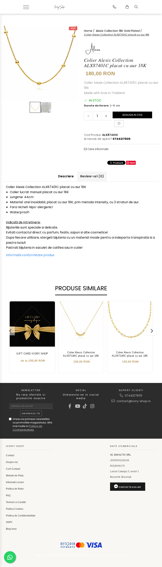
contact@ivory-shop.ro (133, 401)
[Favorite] (119, 123)
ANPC (9, 522)
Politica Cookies (14, 509)
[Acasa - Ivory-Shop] (71, 7)
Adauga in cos (132, 115)
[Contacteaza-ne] (114, 7)
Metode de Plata (15, 475)
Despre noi (12, 462)
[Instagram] (92, 406)
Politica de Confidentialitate (27, 428)
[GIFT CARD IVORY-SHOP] (32, 324)
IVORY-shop (15, 446)
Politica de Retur (15, 488)
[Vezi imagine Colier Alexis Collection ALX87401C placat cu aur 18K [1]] (45, 107)
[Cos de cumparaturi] (127, 7)
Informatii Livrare (15, 482)
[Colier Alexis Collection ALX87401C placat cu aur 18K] (40, 63)
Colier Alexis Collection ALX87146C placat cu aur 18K (81, 354)
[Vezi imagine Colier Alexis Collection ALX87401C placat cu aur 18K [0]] (35, 107)
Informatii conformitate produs (30, 255)
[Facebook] (69, 406)
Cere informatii (97, 149)
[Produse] (27, 7)
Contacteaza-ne (129, 487)
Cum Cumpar (13, 468)
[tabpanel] (40, 63)
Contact (10, 455)
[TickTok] (84, 406)
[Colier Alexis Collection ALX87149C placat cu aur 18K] (130, 324)
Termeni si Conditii (16, 502)
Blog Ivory (11, 529)
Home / (89, 31)
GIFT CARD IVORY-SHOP (32, 353)
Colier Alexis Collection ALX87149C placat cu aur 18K (130, 354)
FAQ (8, 495)
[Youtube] (77, 406)
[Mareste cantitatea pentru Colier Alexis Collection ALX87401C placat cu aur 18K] (106, 116)
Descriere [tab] (66, 176)
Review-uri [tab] (92, 176)
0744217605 (133, 395)
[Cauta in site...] (136, 7)
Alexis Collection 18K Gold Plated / (119, 31)
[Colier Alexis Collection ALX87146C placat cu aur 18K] (81, 324)
